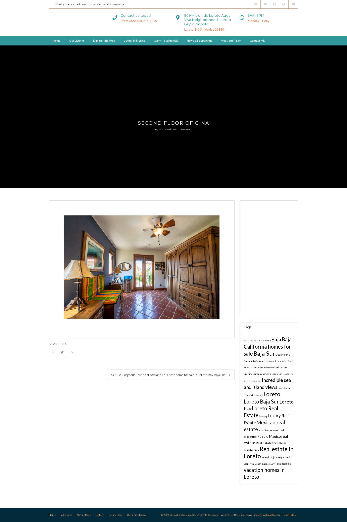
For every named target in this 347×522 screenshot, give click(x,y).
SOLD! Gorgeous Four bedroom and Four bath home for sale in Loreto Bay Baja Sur (168, 375)
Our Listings (77, 40)
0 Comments (185, 129)
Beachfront (283, 354)
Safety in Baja (268, 457)
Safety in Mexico (284, 457)
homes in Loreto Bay (272, 374)
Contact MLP (258, 40)
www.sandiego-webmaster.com (263, 514)
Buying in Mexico (134, 40)
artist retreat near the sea (257, 340)
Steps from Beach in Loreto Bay (259, 463)
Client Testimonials (166, 40)
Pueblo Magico (269, 436)
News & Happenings (199, 40)
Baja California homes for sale (268, 346)
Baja (276, 339)
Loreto (272, 394)
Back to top (290, 514)
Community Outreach (254, 361)
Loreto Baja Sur (261, 401)
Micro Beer (264, 430)
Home (56, 40)
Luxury (263, 416)
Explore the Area (104, 40)
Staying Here (84, 514)
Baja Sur (264, 353)
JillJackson (164, 129)
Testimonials (283, 463)
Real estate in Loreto (269, 452)
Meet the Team (231, 40)
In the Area (66, 514)
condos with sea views (276, 361)
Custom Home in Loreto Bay (263, 367)
